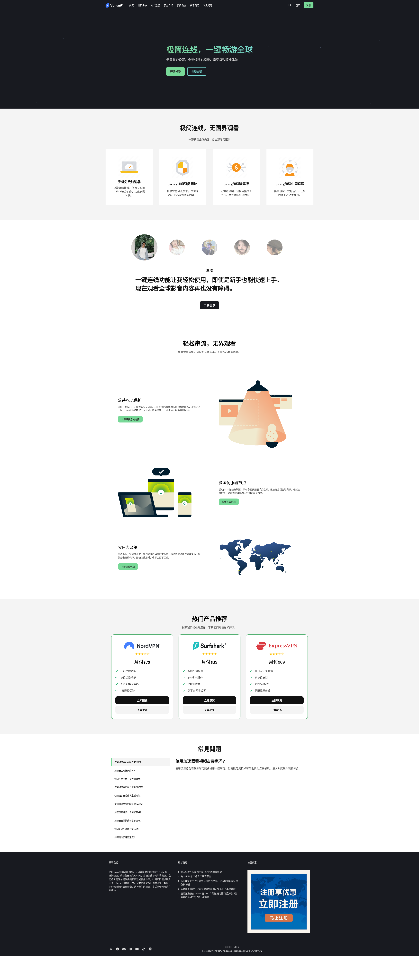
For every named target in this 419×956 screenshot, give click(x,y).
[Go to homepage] (114, 5)
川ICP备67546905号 (252, 951)
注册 (308, 5)
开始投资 (175, 71)
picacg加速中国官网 (211, 951)
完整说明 (196, 71)
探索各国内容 (229, 502)
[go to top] (410, 944)
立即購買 (142, 700)
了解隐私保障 (128, 567)
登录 (298, 5)
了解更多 (209, 305)
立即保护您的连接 (130, 419)
